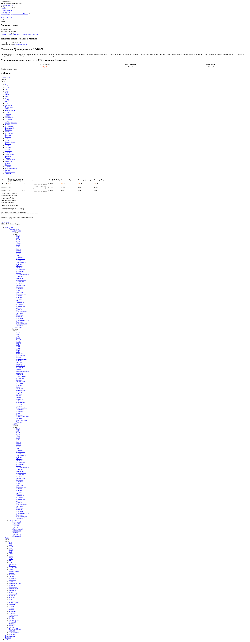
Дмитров (8, 156)
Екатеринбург (5, 12)
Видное (7, 131)
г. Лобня (7, 112)
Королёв (7, 116)
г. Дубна (7, 145)
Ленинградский (17, 529)
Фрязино (8, 147)
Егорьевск (8, 170)
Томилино (8, 173)
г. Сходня (8, 152)
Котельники (9, 126)
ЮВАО (7, 95)
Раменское (8, 140)
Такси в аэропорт (14, 229)
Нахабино (8, 163)
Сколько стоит (5, 77)
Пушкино (8, 137)
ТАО (6, 103)
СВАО (7, 91)
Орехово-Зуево (10, 142)
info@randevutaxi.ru (20, 44)
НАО (6, 102)
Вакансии (8, 638)
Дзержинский (9, 128)
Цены (6, 538)
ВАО (6, 93)
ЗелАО (7, 100)
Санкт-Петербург (6, 10)
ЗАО (6, 86)
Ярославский (16, 536)
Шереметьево (16, 327)
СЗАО (7, 87)
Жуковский (8, 161)
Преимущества (10, 636)
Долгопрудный (10, 110)
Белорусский (16, 522)
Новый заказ (5, 222)
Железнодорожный (11, 123)
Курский (15, 527)
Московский (9, 133)
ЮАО (6, 96)
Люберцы (8, 124)
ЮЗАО (7, 98)
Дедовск (7, 158)
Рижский (15, 532)
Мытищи (8, 114)
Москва (3, 8)
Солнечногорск (10, 172)
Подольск (8, 135)
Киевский (15, 525)
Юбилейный (9, 117)
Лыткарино (8, 130)
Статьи (7, 639)
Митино (7, 149)
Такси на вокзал (14, 520)
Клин (6, 138)
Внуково (15, 424)
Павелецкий (16, 531)
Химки (7, 109)
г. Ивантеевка (9, 154)
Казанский (16, 524)
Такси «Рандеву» (6, 14)
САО (6, 89)
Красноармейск (10, 159)
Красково (8, 166)
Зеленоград (8, 151)
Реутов (7, 121)
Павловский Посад (11, 168)
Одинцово (8, 105)
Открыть (4, 5)
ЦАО (6, 84)
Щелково (8, 144)
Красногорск (9, 107)
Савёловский (16, 534)
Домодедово (16, 231)
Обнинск (8, 165)
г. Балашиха (8, 119)
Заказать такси (9, 227)
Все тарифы (13, 564)
